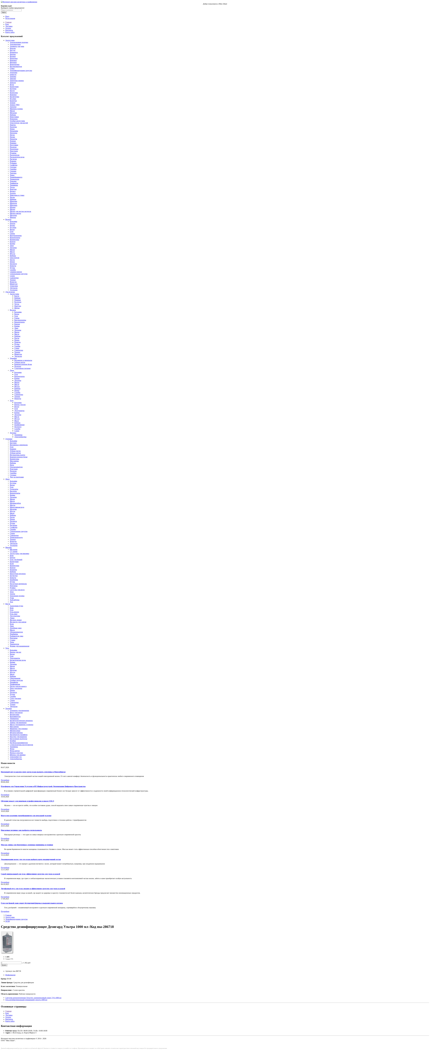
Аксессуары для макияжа (19, 553)
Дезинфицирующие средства (21, 70)
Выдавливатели (16, 66)
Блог (7, 24)
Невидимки (14, 117)
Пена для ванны (16, 688)
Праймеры (14, 580)
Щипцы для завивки (18, 755)
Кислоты (13, 491)
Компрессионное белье (23, 364)
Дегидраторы (15, 616)
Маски (12, 111)
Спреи (12, 276)
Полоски (13, 147)
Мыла (16, 421)
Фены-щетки (15, 751)
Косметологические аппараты (21, 721)
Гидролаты (14, 489)
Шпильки (13, 205)
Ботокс (12, 225)
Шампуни (13, 284)
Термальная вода (16, 537)
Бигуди (12, 50)
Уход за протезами (17, 477)
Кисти (12, 91)
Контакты (9, 30)
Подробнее (5, 780)
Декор (12, 618)
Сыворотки (14, 278)
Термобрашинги (16, 177)
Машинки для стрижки (19, 729)
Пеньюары (14, 131)
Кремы (12, 244)
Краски (12, 242)
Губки (12, 68)
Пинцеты (13, 139)
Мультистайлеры (16, 733)
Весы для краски (16, 712)
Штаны (12, 207)
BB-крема (13, 549)
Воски (12, 229)
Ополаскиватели (16, 467)
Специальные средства (18, 274)
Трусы (12, 187)
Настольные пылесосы (18, 739)
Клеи (12, 564)
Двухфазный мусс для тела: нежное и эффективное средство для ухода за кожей (33, 889)
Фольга (12, 191)
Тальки (12, 704)
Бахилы (13, 48)
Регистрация (10, 18)
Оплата (8, 28)
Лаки (12, 246)
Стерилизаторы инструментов (21, 745)
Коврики (13, 95)
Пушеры (13, 153)
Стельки (13, 475)
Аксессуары (10, 40)
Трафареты (14, 183)
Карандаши (14, 87)
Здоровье (13, 358)
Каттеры (13, 89)
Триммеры (14, 185)
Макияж (8, 547)
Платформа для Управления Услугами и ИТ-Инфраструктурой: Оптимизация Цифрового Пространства (43, 786)
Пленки (13, 141)
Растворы (13, 525)
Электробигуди (16, 757)
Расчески (13, 159)
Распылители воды (17, 157)
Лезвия (12, 103)
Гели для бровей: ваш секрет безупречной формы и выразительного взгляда (32, 903)
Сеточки (13, 167)
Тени (12, 592)
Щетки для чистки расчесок (20, 211)
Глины (12, 233)
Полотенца (14, 149)
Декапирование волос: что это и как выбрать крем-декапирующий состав (31, 859)
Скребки (13, 169)
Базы (12, 555)
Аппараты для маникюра (19, 710)
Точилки (13, 181)
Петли (12, 135)
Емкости (13, 74)
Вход (7, 16)
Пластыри (14, 469)
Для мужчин (10, 292)
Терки (12, 175)
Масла (12, 252)
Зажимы (13, 76)
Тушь (12, 598)
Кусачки (13, 99)
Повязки (13, 143)
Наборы (13, 115)
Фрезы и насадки (16, 753)
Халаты (13, 193)
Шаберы (13, 199)
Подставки (14, 145)
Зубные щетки (15, 453)
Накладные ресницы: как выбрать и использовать (21, 830)
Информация (10, 975)
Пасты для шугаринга (18, 686)
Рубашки (13, 163)
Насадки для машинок (18, 737)
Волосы (8, 219)
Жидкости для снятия (18, 622)
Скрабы (13, 270)
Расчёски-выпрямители (19, 743)
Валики (13, 56)
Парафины (14, 682)
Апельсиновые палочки (19, 42)
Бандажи (13, 443)
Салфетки (13, 165)
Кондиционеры (16, 235)
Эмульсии (13, 288)
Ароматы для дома (17, 46)
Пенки (12, 262)
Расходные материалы (18, 584)
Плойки (13, 741)
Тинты (12, 594)
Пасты (12, 260)
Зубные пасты (19, 362)
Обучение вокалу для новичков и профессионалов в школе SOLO (27, 801)
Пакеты (13, 125)
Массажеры (14, 461)
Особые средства (16, 680)
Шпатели (13, 203)
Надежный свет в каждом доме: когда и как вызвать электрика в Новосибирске (33, 772)
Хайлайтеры (14, 600)
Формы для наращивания (19, 646)
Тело (11, 401)
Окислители (14, 258)
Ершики (13, 449)
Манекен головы (16, 109)
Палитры (13, 127)
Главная (8, 22)
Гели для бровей (16, 559)
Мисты (12, 505)
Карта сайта (9, 32)
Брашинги (14, 52)
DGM (7, 921)
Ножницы (14, 119)
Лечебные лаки (16, 628)
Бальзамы (13, 221)
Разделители (14, 155)
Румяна (12, 588)
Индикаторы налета (17, 455)
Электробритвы (20, 437)
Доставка (8, 26)
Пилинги (13, 264)
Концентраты (15, 237)
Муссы (12, 254)
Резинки (13, 161)
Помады (13, 266)
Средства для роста (17, 590)
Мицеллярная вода (17, 507)
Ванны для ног (20, 405)
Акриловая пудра (16, 606)
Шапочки (13, 201)
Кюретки (13, 101)
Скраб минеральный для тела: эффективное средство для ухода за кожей (30, 874)
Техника (13, 433)
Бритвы (13, 54)
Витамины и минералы (23, 360)
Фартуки (13, 189)
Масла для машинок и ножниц (21, 725)
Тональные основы (17, 596)
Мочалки (13, 113)
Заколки (13, 78)
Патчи (12, 517)
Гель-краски (14, 612)
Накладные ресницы (18, 574)
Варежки (13, 60)
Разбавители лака (16, 636)
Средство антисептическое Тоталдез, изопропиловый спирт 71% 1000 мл (33, 998)
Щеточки (13, 215)
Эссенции (13, 290)
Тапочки (13, 173)
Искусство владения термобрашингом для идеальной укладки (26, 816)
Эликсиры (14, 286)
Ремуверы (13, 586)
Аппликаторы (15, 44)
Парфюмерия (19, 425)
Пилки (12, 137)
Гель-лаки (13, 614)
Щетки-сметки (15, 213)
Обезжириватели (16, 632)
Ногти (7, 604)
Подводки (14, 576)
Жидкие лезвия (16, 620)
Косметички (14, 97)
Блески (12, 223)
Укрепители (14, 644)
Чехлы (12, 197)
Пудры (12, 268)
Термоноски (14, 179)
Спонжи (13, 171)
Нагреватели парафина (18, 735)
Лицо (12, 370)
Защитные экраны (17, 81)
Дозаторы (13, 72)
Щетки (12, 209)
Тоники (13, 280)
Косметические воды (18, 660)
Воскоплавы (14, 714)
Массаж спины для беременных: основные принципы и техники (27, 845)
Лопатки (13, 107)
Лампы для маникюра (18, 723)
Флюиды (13, 282)
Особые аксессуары (17, 121)
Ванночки (14, 58)
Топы (12, 642)
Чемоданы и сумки (17, 195)
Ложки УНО (14, 105)
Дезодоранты (19, 411)
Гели (11, 231)
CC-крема (13, 551)
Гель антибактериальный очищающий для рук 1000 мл (26, 1000)
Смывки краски (16, 272)
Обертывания (15, 678)
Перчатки (13, 133)
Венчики (13, 62)
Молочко (13, 509)
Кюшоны (13, 570)
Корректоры (14, 240)
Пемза (12, 129)
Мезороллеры (15, 731)
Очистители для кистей (19, 123)
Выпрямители (15, 716)
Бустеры (13, 227)
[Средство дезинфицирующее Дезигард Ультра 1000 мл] (7, 953)
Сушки (12, 640)
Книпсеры (14, 93)
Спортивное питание (22, 368)
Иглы (12, 85)
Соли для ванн (15, 698)
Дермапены (14, 718)
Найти (4, 12)
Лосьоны (13, 248)
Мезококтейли (15, 503)
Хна (11, 602)
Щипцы (13, 217)
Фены (12, 749)
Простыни (14, 151)
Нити (12, 465)
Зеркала (13, 83)
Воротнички (14, 64)
